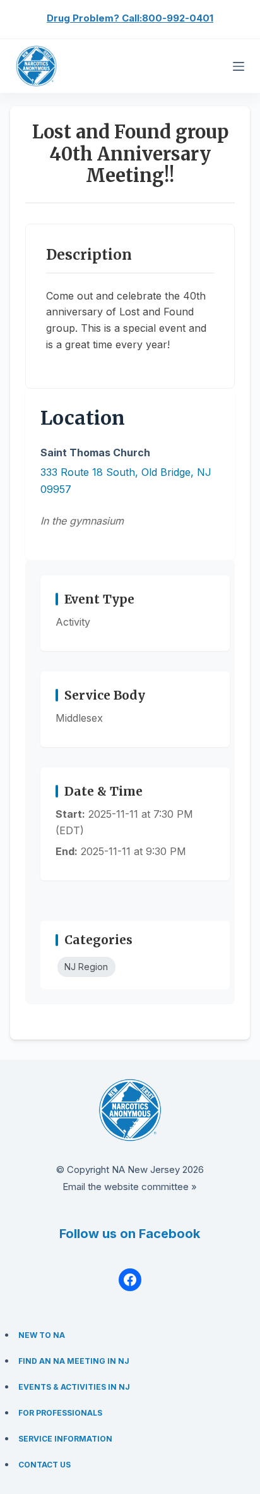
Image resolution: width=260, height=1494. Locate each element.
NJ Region (86, 966)
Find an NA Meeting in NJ (73, 1361)
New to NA (41, 1335)
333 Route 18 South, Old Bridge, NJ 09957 (125, 480)
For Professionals (60, 1413)
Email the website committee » (129, 1187)
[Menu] (238, 66)
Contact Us (44, 1464)
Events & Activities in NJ (74, 1387)
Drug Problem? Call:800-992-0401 (130, 18)
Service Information (65, 1438)
